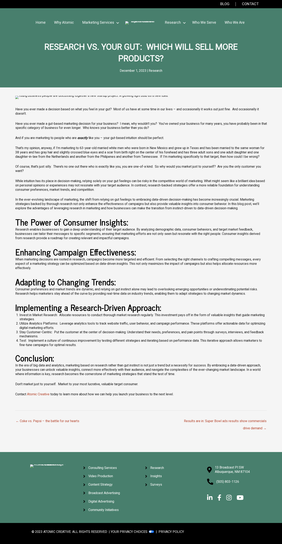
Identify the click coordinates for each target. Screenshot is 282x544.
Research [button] (173, 22)
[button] (117, 22)
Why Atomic (64, 22)
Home (41, 22)
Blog (224, 4)
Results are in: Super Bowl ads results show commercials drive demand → (225, 422)
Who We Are (235, 22)
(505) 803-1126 (227, 481)
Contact (250, 4)
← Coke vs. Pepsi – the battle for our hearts (47, 421)
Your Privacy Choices (129, 531)
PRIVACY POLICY (171, 531)
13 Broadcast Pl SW (229, 467)
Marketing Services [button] (98, 22)
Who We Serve (204, 22)
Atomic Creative (38, 394)
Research (155, 70)
